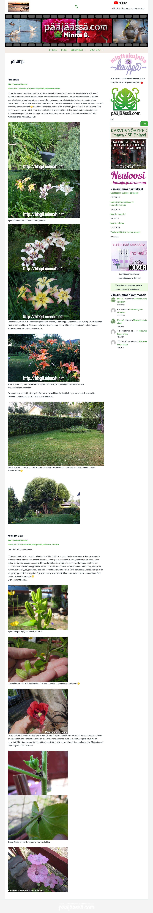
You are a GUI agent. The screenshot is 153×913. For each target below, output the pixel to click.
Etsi (112, 119)
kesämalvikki (26, 544)
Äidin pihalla (13, 79)
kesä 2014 (34, 88)
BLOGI (64, 50)
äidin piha (26, 88)
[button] (76, 6)
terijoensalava (50, 88)
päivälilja (41, 88)
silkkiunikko (47, 544)
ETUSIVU (53, 50)
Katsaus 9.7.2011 (15, 535)
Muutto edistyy (117, 223)
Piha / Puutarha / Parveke (17, 84)
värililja (57, 88)
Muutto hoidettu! (118, 214)
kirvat (34, 544)
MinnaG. (121, 299)
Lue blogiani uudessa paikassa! (124, 193)
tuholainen (55, 544)
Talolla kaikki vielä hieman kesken (125, 232)
